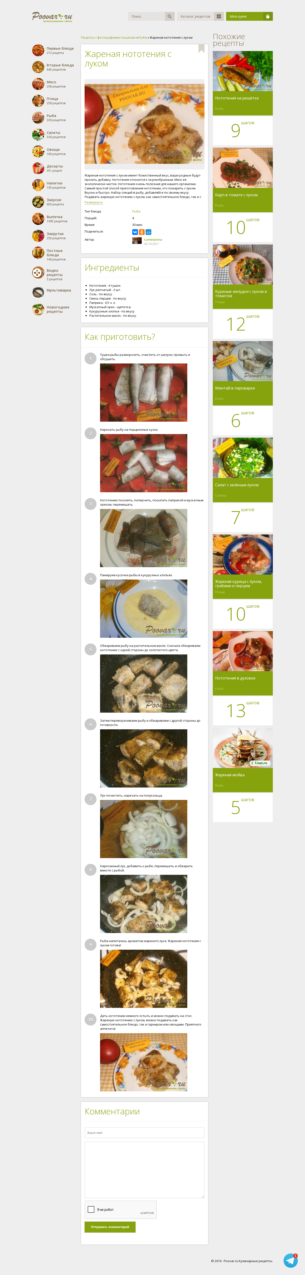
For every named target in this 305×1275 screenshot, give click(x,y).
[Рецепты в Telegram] (291, 1261)
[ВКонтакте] (135, 232)
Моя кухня (238, 16)
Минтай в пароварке (235, 388)
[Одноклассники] (142, 232)
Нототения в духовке (235, 678)
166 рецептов (56, 254)
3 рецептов (55, 274)
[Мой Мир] (148, 232)
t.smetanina (153, 239)
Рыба (136, 211)
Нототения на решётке (237, 98)
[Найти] (170, 16)
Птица (220, 302)
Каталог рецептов (195, 16)
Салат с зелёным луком (237, 485)
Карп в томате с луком (236, 195)
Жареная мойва (229, 775)
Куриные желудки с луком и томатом (241, 293)
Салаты (221, 495)
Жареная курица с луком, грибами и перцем (238, 583)
